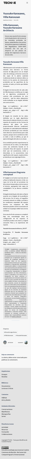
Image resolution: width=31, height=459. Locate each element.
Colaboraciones (7, 434)
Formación (5, 432)
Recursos (5, 429)
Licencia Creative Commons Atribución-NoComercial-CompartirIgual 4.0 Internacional (15, 452)
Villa (12, 71)
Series (4, 416)
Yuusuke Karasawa (21, 335)
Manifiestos (6, 412)
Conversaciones (7, 409)
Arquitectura (5, 20)
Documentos (6, 386)
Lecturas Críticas (7, 388)
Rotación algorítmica (10, 332)
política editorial (16, 316)
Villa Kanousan (8, 335)
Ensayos (4, 374)
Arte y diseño (6, 400)
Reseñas (10, 20)
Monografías (6, 414)
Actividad (5, 427)
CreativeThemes (6, 441)
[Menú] (27, 2)
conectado (20, 357)
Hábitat (4, 398)
